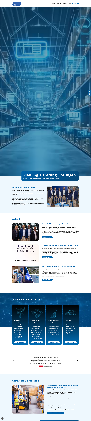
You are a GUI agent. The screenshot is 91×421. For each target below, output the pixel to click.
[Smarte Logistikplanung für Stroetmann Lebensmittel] (25, 266)
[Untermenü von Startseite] (55, 3)
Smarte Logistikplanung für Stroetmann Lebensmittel (58, 266)
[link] (45, 362)
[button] (77, 360)
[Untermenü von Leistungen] (67, 3)
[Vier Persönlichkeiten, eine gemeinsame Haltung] (25, 223)
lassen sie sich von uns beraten (55, 412)
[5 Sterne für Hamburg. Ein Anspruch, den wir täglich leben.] (25, 245)
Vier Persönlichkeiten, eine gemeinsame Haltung (57, 224)
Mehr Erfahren (20, 342)
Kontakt (89, 93)
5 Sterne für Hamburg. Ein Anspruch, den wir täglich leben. (60, 245)
